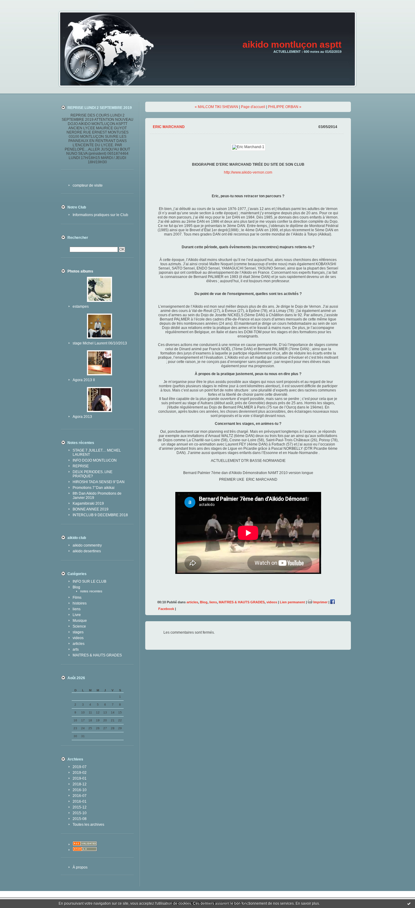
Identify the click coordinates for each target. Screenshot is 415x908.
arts (76, 649)
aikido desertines (87, 551)
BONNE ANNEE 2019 (90, 509)
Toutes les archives (88, 824)
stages (78, 632)
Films (77, 597)
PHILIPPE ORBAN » (284, 107)
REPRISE (81, 466)
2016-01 (80, 801)
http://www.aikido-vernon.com (248, 172)
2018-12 (80, 784)
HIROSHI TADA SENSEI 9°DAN (99, 482)
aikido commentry (87, 545)
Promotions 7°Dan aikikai (94, 488)
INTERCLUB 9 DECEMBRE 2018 (100, 515)
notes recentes (91, 591)
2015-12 (80, 807)
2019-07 (80, 767)
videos (78, 638)
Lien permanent (292, 602)
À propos (80, 867)
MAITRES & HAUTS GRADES (97, 655)
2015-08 (80, 819)
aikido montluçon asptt (291, 44)
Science (79, 626)
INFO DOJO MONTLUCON (95, 460)
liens (77, 609)
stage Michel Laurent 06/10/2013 (100, 343)
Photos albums (80, 271)
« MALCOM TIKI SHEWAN (216, 107)
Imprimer (320, 602)
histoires (80, 603)
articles (78, 644)
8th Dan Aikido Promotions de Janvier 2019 (97, 495)
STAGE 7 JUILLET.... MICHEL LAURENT (97, 452)
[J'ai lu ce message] (408, 903)
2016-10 (80, 790)
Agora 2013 (82, 417)
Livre (77, 615)
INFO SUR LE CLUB (89, 581)
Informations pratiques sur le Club (100, 215)
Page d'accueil (253, 107)
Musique (80, 620)
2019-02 (80, 773)
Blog (76, 587)
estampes (81, 306)
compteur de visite (88, 185)
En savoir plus (307, 903)
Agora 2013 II (84, 380)
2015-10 (80, 813)
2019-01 (80, 778)
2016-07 (80, 796)
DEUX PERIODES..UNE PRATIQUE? (92, 474)
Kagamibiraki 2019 (88, 503)
